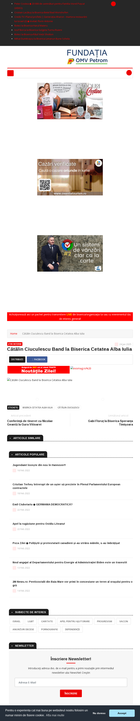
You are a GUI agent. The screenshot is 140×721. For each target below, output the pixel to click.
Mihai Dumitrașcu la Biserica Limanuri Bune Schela (42, 38)
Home (13, 333)
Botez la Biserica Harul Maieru (31, 25)
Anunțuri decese (23, 629)
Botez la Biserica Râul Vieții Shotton (33, 34)
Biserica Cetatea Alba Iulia (38, 407)
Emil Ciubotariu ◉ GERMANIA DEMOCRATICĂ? (43, 504)
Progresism (104, 621)
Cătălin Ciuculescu (68, 407)
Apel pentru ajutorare (75, 621)
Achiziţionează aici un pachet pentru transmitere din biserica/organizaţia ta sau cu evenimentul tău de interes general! (70, 316)
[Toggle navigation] (10, 73)
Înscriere (71, 693)
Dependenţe (72, 629)
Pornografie (49, 629)
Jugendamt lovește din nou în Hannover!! (39, 465)
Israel (16, 621)
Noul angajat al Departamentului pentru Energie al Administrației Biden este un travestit (70, 562)
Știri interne (15, 344)
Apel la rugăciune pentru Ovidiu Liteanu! (39, 523)
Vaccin (123, 621)
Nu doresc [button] (99, 713)
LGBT (31, 621)
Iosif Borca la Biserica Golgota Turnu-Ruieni (38, 30)
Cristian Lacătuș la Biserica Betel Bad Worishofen (41, 12)
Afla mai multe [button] (55, 715)
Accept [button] (122, 713)
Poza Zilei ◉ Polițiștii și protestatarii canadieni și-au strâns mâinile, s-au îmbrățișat (66, 543)
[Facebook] (113, 3)
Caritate (47, 621)
